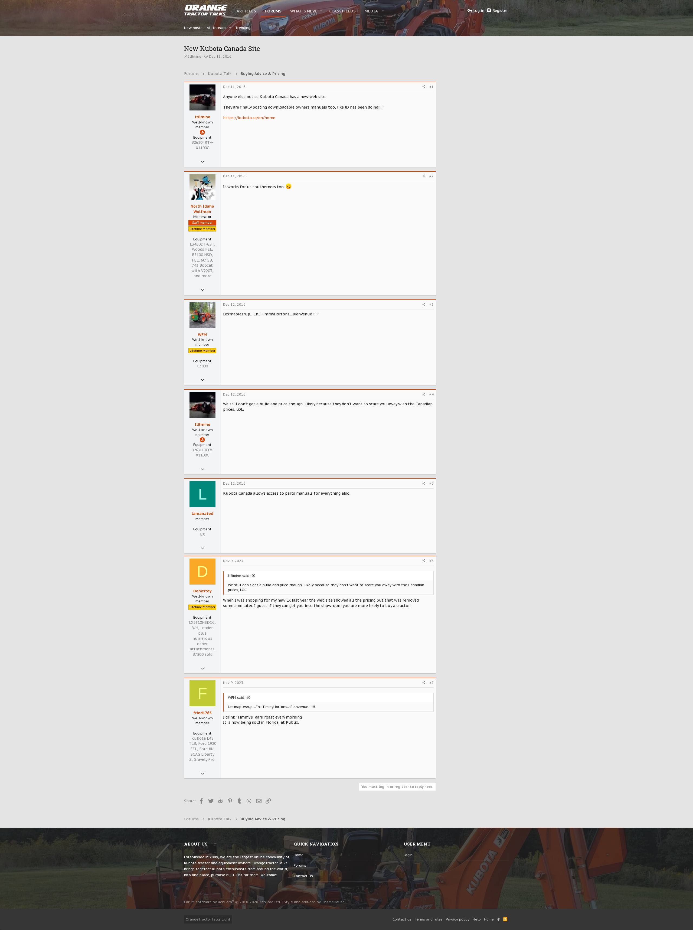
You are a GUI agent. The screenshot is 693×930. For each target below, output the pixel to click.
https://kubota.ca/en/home (249, 117)
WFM (202, 334)
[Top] (498, 919)
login (408, 855)
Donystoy (202, 591)
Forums (300, 865)
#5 (431, 483)
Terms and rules (429, 919)
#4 (431, 394)
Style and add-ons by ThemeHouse (314, 902)
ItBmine (194, 56)
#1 (431, 86)
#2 (431, 176)
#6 (431, 561)
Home (298, 855)
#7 (431, 682)
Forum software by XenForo (232, 902)
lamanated (202, 513)
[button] (321, 10)
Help (477, 919)
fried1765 (202, 712)
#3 (431, 304)
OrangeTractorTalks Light (208, 919)
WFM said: (236, 697)
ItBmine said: (239, 575)
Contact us (303, 876)
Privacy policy (457, 919)
